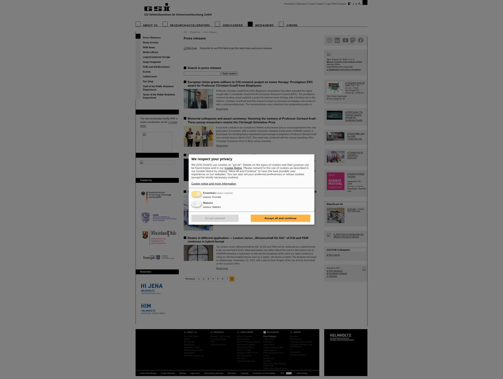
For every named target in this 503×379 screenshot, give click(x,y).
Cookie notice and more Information (213, 183)
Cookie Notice (233, 167)
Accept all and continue (280, 218)
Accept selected (215, 218)
